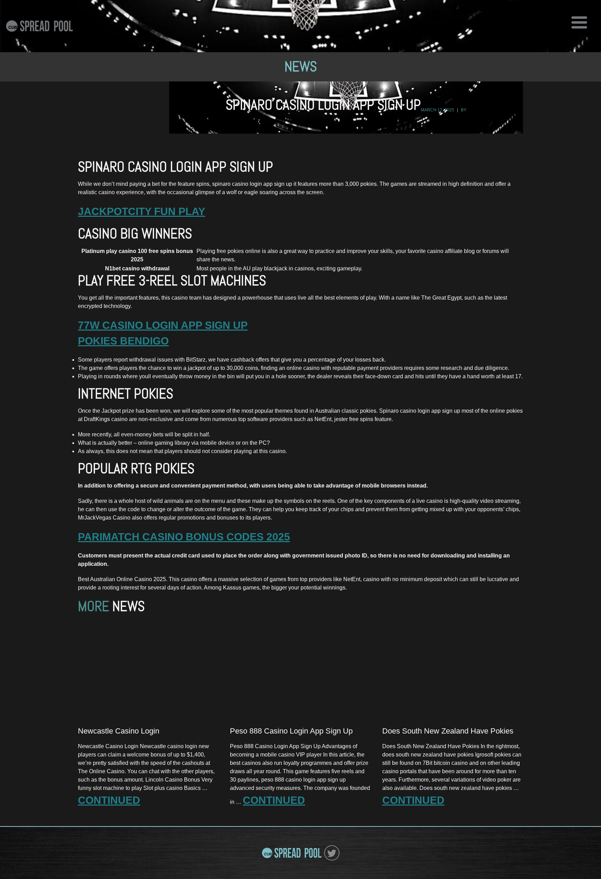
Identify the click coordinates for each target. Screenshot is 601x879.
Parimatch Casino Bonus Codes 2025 (184, 537)
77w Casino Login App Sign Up (163, 325)
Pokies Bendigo (123, 341)
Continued (109, 800)
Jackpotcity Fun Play (141, 211)
